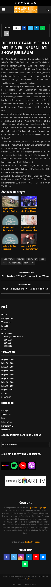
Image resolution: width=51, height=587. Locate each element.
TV (32, 263)
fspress (30, 579)
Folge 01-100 (6, 390)
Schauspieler (6, 422)
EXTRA (4, 394)
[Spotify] (25, 564)
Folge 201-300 (7, 382)
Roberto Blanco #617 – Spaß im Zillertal (25, 288)
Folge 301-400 (7, 379)
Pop (4, 263)
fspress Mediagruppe (37, 508)
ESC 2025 (8, 346)
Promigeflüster (15, 263)
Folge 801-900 (7, 359)
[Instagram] (21, 557)
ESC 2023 (8, 340)
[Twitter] (14, 557)
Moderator (5, 430)
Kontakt (4, 326)
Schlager (4, 411)
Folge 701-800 (7, 363)
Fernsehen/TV (7, 426)
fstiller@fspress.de (32, 542)
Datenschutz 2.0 (29, 584)
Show (26, 263)
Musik (42, 259)
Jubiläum (20, 259)
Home (4, 315)
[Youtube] (36, 557)
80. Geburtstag (8, 259)
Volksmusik (6, 415)
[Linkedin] (29, 557)
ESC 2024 (8, 343)
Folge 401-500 (7, 375)
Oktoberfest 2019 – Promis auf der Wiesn (25, 276)
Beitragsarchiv (7, 318)
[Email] (43, 557)
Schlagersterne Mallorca (14, 337)
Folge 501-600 (7, 371)
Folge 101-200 (7, 386)
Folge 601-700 (7, 367)
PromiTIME (6, 397)
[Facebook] (7, 557)
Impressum (17, 584)
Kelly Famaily (32, 259)
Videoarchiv (6, 322)
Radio (3, 330)
